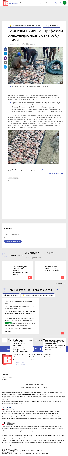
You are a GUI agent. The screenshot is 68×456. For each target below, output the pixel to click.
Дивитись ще (60, 283)
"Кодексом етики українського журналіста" (36, 392)
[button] (57, 290)
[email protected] (8, 452)
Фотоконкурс (50, 3)
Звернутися (32, 359)
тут (45, 394)
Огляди (4, 379)
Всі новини (23, 3)
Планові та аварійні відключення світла (26, 26)
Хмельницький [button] (13, 3)
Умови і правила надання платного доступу (34, 387)
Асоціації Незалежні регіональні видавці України (29, 397)
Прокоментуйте (55, 174)
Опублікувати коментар (13, 241)
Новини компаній (7, 377)
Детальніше (17, 359)
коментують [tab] (32, 253)
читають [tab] (49, 253)
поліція (15, 178)
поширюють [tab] (33, 257)
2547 (32, 44)
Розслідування (41, 3)
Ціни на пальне (53, 26)
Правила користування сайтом (34, 384)
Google (41, 170)
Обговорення (32, 3)
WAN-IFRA (5, 399)
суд (10, 178)
